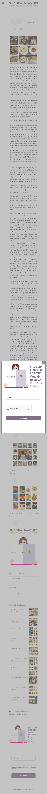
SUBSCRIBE (23, 418)
